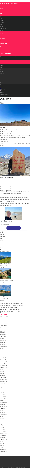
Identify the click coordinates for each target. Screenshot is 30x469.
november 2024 (3, 361)
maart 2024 (2, 373)
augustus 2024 (3, 367)
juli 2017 (2, 441)
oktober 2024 (3, 363)
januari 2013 (3, 455)
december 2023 (3, 379)
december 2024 (3, 359)
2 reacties (2, 267)
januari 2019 (3, 431)
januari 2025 (3, 357)
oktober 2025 (3, 342)
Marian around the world (9, 3)
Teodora (2, 307)
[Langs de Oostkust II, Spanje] (15, 273)
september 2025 (3, 344)
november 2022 (3, 402)
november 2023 (3, 381)
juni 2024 (2, 371)
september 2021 (3, 412)
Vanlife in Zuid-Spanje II (17, 305)
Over (1, 84)
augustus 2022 (3, 408)
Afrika (1, 71)
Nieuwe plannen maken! (5, 263)
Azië (1, 77)
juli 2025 (2, 348)
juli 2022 (2, 410)
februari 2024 (3, 375)
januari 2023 (3, 398)
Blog (1, 67)
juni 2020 (2, 427)
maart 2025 (2, 354)
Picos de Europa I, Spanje (17, 303)
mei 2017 (2, 445)
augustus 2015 (3, 451)
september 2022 (3, 406)
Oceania (2, 79)
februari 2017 (3, 449)
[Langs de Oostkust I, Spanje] (15, 290)
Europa (1, 69)
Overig (1, 82)
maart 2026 (2, 332)
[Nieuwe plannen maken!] (15, 257)
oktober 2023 (3, 383)
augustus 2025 (3, 346)
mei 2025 (2, 352)
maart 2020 (2, 429)
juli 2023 (2, 389)
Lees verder (4, 141)
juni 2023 (2, 390)
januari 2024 (3, 377)
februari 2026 (3, 334)
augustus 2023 (3, 387)
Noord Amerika (3, 244)
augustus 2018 (3, 439)
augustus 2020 (3, 424)
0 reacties (9, 133)
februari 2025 (3, 356)
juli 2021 (2, 416)
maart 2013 (2, 453)
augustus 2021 (3, 414)
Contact (1, 86)
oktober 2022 (3, 404)
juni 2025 (2, 350)
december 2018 (3, 433)
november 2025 (3, 340)
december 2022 (3, 400)
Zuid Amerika (3, 249)
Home (1, 65)
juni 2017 (2, 443)
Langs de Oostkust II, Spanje (6, 280)
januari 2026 (3, 336)
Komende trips (3, 80)
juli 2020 (2, 425)
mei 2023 (2, 392)
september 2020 (3, 422)
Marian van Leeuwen (5, 303)
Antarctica (2, 75)
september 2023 (3, 385)
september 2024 (3, 365)
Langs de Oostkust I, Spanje (6, 296)
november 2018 (3, 435)
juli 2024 (2, 369)
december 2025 (3, 338)
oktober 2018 (3, 437)
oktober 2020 (3, 420)
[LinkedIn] (9, 465)
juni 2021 (2, 418)
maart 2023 (2, 394)
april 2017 (2, 447)
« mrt (1, 329)
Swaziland (2, 103)
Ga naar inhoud (3, 1)
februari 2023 (3, 396)
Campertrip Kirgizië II (16, 311)
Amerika (2, 73)
